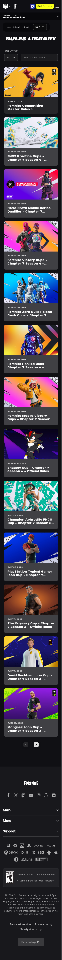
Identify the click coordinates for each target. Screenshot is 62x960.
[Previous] (25, 744)
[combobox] (39, 27)
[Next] (36, 744)
